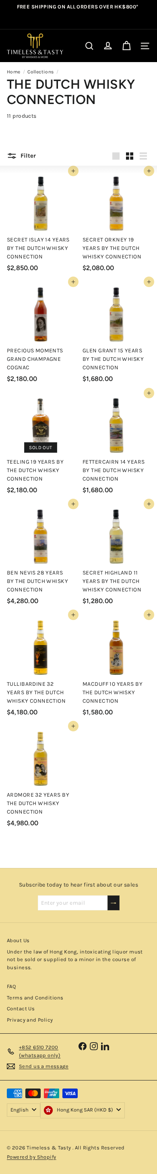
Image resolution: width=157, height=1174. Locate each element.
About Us (18, 940)
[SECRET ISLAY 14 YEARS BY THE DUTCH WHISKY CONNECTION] (40, 223)
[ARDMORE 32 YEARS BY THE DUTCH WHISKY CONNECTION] (40, 778)
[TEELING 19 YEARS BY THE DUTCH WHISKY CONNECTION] (40, 445)
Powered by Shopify (31, 1157)
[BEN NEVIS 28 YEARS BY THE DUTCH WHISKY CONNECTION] (40, 556)
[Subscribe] (113, 902)
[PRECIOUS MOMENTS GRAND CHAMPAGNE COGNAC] (40, 334)
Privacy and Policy (30, 1020)
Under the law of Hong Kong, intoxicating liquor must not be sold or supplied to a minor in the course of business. (75, 959)
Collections (40, 72)
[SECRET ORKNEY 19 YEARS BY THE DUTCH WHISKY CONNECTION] (116, 223)
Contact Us (21, 1008)
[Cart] (126, 46)
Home (14, 72)
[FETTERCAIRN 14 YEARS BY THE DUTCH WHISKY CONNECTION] (116, 445)
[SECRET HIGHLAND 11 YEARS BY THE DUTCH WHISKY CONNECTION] (116, 556)
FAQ (11, 986)
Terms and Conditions (35, 998)
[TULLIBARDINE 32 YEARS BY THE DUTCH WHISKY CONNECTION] (40, 667)
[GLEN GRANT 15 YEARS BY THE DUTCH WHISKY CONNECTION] (116, 334)
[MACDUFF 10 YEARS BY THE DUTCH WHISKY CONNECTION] (116, 667)
